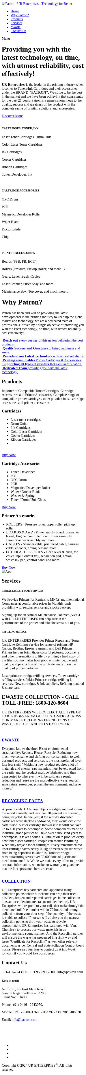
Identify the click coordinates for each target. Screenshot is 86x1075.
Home (15, 11)
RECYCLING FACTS (22, 800)
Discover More (12, 116)
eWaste (16, 27)
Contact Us (18, 31)
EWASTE (11, 740)
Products (17, 19)
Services (16, 23)
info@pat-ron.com (24, 1019)
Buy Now (9, 455)
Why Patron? (20, 15)
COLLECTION (16, 881)
